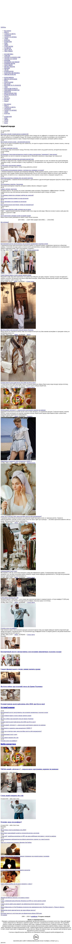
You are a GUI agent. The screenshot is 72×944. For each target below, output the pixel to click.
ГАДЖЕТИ (7, 48)
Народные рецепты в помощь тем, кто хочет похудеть (17, 178)
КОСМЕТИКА (8, 54)
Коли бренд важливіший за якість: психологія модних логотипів (20, 833)
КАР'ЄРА (7, 40)
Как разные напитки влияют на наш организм (14, 198)
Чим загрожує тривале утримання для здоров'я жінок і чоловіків (25, 856)
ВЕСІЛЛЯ (7, 84)
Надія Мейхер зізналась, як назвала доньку (15, 897)
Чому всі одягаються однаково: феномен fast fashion (16, 842)
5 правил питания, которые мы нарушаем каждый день (17, 159)
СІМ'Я (6, 38)
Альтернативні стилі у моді (9, 571)
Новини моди (31, 462)
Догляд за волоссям (33, 250)
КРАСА (6, 32)
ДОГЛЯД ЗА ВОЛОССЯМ (12, 57)
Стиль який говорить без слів (9, 597)
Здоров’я (29, 416)
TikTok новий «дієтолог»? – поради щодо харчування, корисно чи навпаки (23, 410)
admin (16, 250)
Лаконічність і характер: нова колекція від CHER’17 (16, 461)
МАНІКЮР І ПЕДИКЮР (11, 62)
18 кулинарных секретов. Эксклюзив (12, 184)
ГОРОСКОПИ (8, 46)
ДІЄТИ (6, 70)
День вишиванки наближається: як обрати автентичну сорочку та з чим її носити (25, 839)
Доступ (6, 96)
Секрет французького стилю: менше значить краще (16, 275)
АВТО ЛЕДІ (8, 49)
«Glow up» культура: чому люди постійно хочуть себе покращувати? (21, 516)
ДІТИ (6, 87)
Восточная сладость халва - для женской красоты (15, 142)
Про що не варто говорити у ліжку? (16, 884)
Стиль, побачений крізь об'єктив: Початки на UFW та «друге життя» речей (23, 900)
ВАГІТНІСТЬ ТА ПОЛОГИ (12, 85)
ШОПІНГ (7, 68)
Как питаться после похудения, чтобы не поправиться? (17, 204)
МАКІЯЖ (7, 60)
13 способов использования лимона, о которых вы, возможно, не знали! (22, 170)
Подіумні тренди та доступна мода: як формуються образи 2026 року (21, 913)
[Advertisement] (36, 13)
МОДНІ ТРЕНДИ (9, 66)
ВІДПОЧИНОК (9, 77)
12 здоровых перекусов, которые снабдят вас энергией (17, 195)
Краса (28, 334)
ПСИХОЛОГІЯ (8, 71)
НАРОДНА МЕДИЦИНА (12, 73)
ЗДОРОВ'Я (7, 35)
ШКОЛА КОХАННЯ (10, 79)
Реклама (6, 99)
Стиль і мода (30, 281)
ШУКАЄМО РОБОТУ (11, 88)
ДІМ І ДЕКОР (8, 51)
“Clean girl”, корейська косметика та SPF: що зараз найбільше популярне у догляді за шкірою (28, 836)
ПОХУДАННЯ (8, 82)
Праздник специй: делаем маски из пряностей (14, 134)
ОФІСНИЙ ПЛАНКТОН (11, 90)
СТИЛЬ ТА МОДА (10, 34)
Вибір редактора (8, 744)
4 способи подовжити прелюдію (15, 870)
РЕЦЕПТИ (7, 91)
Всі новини (7, 30)
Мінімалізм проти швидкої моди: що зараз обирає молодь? (18, 910)
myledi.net (34, 916)
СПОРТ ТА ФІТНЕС (10, 37)
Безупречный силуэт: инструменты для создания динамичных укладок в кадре (24, 243)
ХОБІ (5, 43)
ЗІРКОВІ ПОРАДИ (10, 74)
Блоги (6, 123)
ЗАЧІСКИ (7, 55)
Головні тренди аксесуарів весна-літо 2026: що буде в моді (18, 382)
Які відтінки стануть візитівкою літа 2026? (13, 830)
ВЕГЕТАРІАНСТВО (10, 93)
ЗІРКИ (6, 45)
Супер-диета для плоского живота (11, 165)
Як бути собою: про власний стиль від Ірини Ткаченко (17, 330)
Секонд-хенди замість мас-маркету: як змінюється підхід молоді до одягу (22, 904)
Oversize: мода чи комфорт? (9, 628)
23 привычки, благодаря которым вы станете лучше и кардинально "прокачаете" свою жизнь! (29, 154)
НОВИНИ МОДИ (9, 63)
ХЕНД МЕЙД (8, 65)
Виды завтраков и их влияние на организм (13, 201)
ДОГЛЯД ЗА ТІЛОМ (10, 59)
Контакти (7, 98)
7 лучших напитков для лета (9, 148)
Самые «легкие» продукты (9, 189)
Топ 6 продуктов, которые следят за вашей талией (16, 215)
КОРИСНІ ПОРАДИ (10, 95)
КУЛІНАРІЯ (8, 41)
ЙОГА (6, 80)
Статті (6, 121)
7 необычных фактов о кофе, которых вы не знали (16, 209)
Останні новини (8, 707)
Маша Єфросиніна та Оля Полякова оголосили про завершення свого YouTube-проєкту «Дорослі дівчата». (33, 907)
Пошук (6, 101)
